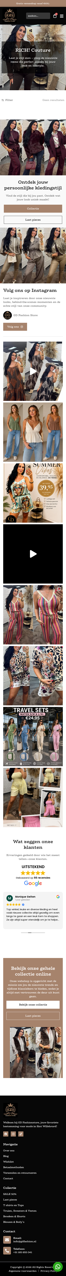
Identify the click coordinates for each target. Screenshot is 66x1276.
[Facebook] (5, 1134)
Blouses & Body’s (13, 1222)
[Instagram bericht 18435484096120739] (33, 371)
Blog (6, 1156)
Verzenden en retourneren (20, 1172)
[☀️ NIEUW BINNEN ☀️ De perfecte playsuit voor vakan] (33, 797)
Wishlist (8, 1161)
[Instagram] (13, 1134)
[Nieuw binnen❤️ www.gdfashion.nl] (33, 493)
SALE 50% (9, 1194)
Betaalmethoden (13, 1167)
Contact (8, 1178)
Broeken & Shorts (14, 1216)
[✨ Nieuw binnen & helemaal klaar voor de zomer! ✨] (33, 432)
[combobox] (38, 16)
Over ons (8, 1150)
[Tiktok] (20, 1134)
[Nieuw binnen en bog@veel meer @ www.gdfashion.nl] (33, 554)
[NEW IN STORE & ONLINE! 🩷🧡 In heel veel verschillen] (33, 614)
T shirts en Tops (13, 1205)
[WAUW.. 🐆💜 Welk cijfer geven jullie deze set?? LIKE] (33, 675)
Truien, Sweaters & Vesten (20, 1210)
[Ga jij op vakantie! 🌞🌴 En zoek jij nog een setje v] (33, 736)
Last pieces (10, 1199)
